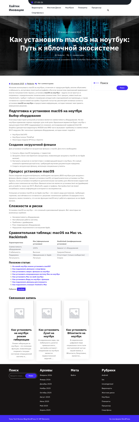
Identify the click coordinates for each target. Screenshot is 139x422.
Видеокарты (37, 8)
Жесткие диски (54, 8)
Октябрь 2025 (45, 393)
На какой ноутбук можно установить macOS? (31, 266)
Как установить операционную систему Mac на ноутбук (36, 274)
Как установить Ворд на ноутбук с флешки (30, 279)
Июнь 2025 (44, 401)
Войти (73, 375)
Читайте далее (20, 313)
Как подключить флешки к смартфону (29, 269)
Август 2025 (45, 397)
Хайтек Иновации (16, 8)
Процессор (96, 8)
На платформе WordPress (119, 419)
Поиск (104, 83)
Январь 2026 (45, 379)
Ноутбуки (69, 8)
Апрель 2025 (45, 410)
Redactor (31, 83)
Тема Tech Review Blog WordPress (22, 419)
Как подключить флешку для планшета (29, 282)
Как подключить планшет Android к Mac (29, 284)
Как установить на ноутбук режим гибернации (21, 334)
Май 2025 (44, 406)
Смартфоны (37, 13)
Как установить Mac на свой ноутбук (27, 277)
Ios (103, 379)
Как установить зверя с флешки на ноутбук (31, 271)
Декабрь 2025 (46, 384)
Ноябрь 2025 (45, 388)
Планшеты (82, 8)
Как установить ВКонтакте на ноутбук (76, 333)
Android (105, 375)
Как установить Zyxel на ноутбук (49, 333)
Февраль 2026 (46, 375)
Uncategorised (107, 384)
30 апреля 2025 (17, 83)
